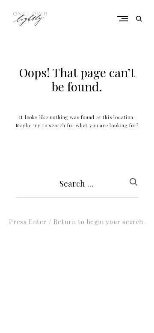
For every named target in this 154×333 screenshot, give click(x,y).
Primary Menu (124, 18)
